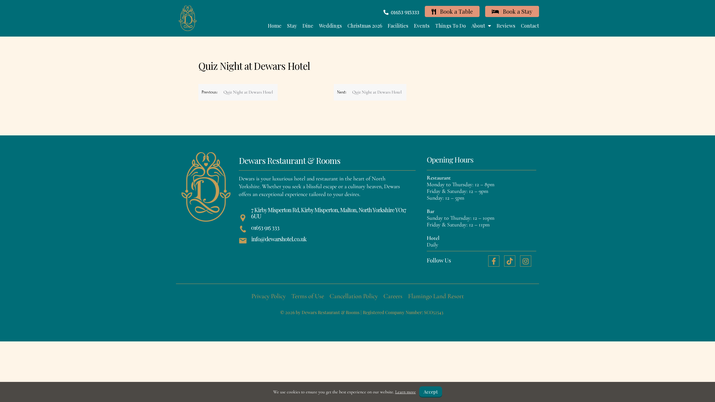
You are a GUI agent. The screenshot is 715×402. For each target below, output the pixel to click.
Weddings (330, 25)
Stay (292, 25)
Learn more (405, 392)
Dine (307, 25)
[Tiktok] (509, 261)
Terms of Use (307, 296)
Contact (530, 25)
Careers (392, 296)
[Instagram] (525, 261)
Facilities (398, 25)
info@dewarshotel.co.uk (278, 239)
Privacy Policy (268, 296)
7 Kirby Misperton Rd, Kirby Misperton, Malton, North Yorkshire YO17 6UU (328, 213)
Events (422, 25)
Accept (431, 392)
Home (275, 25)
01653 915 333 (265, 227)
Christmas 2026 (364, 25)
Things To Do (450, 25)
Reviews (506, 25)
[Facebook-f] (493, 261)
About (478, 25)
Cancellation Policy (354, 296)
